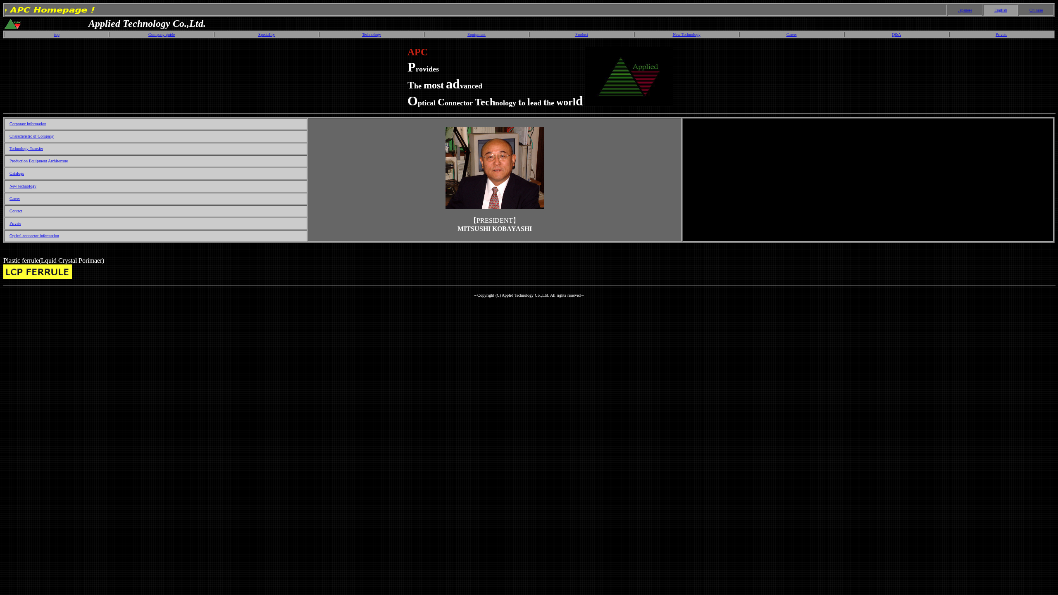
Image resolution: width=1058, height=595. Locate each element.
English (1000, 10)
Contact (16, 211)
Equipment (476, 34)
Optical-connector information (34, 235)
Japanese (965, 10)
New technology (23, 186)
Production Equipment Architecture (39, 161)
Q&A (896, 34)
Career (791, 34)
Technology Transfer (26, 148)
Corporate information (28, 123)
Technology (371, 34)
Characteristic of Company (32, 136)
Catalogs (17, 173)
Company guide (161, 34)
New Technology (687, 34)
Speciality (266, 34)
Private (1001, 34)
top (57, 34)
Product (581, 34)
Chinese (1036, 10)
